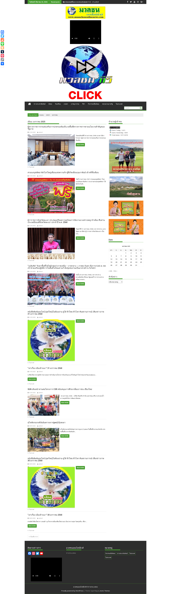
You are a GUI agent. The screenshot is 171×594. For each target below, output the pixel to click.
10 (136, 256)
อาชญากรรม (75, 104)
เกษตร (66, 104)
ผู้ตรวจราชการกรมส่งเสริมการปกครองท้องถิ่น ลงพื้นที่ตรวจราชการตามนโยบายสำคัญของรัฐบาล (66, 128)
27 (116, 265)
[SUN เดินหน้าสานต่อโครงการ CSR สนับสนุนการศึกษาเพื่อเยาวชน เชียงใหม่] (43, 396)
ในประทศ (31, 167)
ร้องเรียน (58, 104)
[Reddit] (2, 40)
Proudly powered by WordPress (72, 591)
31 (136, 265)
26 (111, 265)
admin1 (41, 132)
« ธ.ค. (110, 271)
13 (116, 259)
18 (141, 259)
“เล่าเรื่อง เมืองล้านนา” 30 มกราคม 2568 (45, 515)
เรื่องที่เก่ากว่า (34, 537)
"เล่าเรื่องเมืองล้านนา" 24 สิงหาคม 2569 (75, 2)
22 (126, 262)
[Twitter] (2, 36)
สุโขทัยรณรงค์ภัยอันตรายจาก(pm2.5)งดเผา (46, 422)
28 (121, 265)
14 (121, 259)
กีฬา (83, 104)
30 (131, 265)
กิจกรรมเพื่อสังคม (93, 104)
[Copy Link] (2, 60)
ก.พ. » (115, 271)
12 (111, 259)
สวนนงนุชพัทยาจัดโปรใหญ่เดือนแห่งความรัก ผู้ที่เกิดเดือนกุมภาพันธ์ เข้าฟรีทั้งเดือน (63, 172)
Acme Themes (105, 591)
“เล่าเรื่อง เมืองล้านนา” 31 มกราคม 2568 (45, 368)
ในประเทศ (119, 104)
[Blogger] (2, 48)
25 (141, 262)
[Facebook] (2, 32)
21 (121, 262)
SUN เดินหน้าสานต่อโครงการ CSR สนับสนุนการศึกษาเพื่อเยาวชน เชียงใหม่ (60, 389)
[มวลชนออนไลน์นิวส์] (29, 103)
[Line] (2, 44)
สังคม (50, 104)
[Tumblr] (2, 52)
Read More (80, 144)
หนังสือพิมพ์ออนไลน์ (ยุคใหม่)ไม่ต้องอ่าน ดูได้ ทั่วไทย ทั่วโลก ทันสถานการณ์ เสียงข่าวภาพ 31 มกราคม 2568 (66, 313)
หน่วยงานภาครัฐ (107, 104)
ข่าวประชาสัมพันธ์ (39, 104)
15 (126, 259)
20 (116, 262)
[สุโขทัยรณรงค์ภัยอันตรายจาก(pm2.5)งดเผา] (43, 429)
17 (136, 259)
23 (131, 262)
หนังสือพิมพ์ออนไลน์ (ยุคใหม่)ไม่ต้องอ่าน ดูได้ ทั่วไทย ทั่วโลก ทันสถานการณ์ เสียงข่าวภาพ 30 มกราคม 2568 (66, 459)
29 (126, 265)
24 (136, 262)
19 (111, 262)
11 (141, 256)
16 (131, 259)
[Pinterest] (2, 56)
